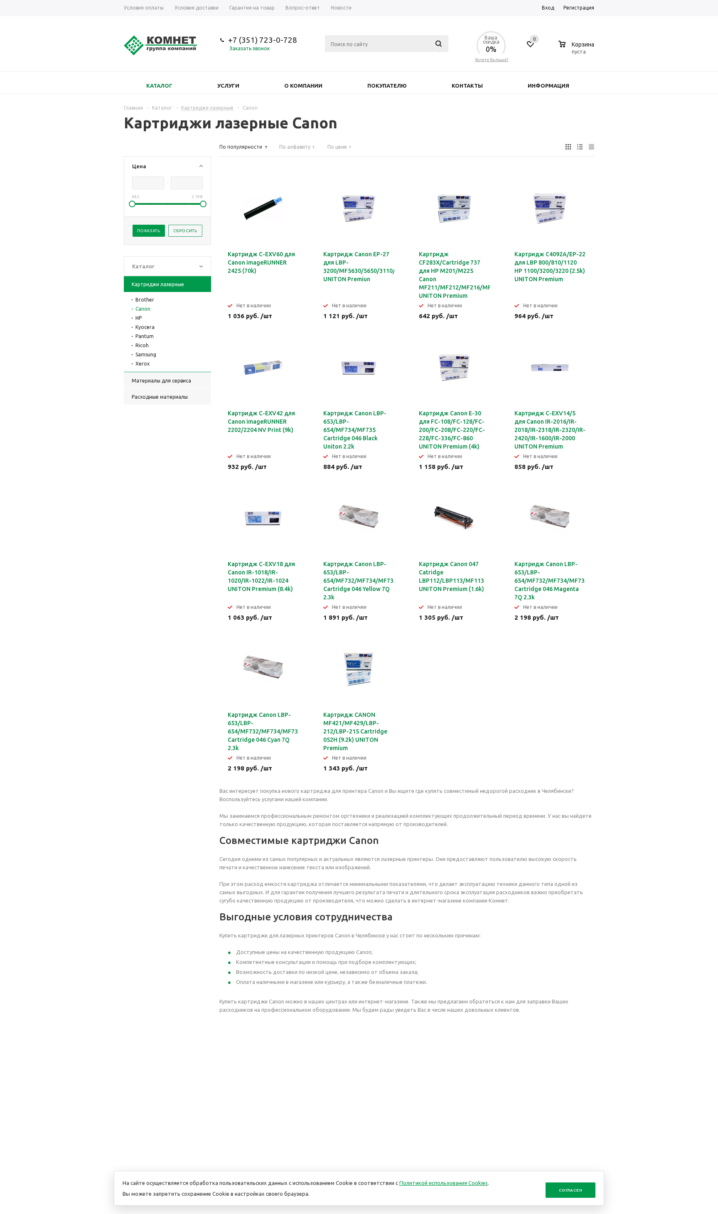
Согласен (570, 1190)
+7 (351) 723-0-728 (262, 39)
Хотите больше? (491, 59)
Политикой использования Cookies (443, 1183)
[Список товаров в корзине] (577, 50)
